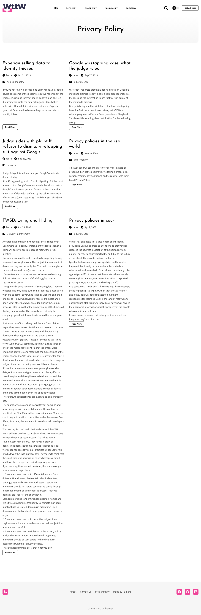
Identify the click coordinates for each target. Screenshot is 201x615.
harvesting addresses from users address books (28, 446)
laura (9, 75)
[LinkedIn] (195, 592)
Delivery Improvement (18, 234)
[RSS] (5, 592)
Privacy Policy (102, 591)
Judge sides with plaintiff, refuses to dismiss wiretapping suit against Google (32, 146)
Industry (19, 82)
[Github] (187, 592)
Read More (10, 127)
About (73, 591)
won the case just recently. (25, 454)
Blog (56, 8)
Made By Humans (122, 591)
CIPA (20, 197)
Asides (10, 82)
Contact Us (85, 591)
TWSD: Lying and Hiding (28, 220)
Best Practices (80, 160)
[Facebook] (179, 592)
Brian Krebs (44, 90)
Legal (86, 82)
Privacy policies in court (92, 220)
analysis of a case (93, 241)
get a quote (190, 8)
